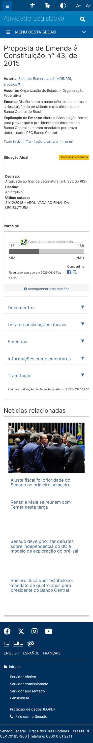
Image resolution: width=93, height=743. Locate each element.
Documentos (21, 307)
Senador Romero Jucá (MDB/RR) (44, 78)
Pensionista (19, 698)
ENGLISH (11, 653)
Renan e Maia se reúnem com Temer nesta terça (41, 504)
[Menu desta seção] (8, 32)
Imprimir (68, 141)
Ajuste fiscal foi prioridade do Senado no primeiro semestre (40, 482)
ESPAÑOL (31, 653)
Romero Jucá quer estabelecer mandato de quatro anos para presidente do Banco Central (42, 585)
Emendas (17, 341)
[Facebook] (9, 631)
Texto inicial (13, 141)
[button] (32, 5)
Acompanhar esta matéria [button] (48, 289)
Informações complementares (39, 358)
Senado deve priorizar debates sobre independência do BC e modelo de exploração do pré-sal (44, 546)
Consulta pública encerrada (50, 241)
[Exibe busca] (82, 19)
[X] (74, 272)
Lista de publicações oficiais (37, 324)
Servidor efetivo (23, 677)
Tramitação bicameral (42, 141)
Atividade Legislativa (34, 18)
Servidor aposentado (27, 691)
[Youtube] (47, 631)
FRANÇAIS (52, 653)
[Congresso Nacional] (18, 644)
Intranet (15, 666)
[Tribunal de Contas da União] (29, 644)
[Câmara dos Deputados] (7, 644)
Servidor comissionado (29, 684)
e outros (11, 84)
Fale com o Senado (30, 716)
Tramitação (19, 375)
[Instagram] (34, 631)
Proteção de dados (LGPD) (32, 709)
